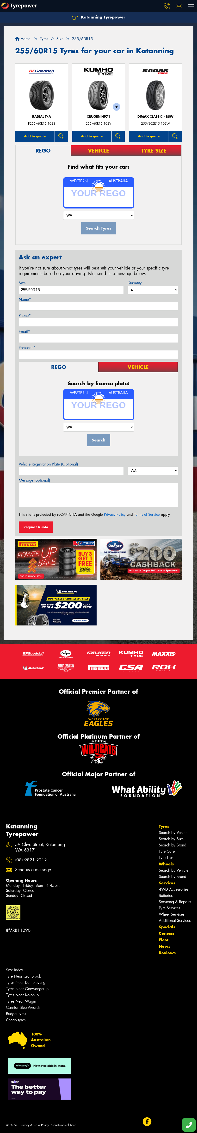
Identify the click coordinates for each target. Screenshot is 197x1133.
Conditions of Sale (63, 1125)
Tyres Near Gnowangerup (27, 988)
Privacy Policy (114, 514)
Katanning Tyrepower (102, 17)
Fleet (163, 940)
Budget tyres (16, 1013)
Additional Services (175, 920)
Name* (25, 299)
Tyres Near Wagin (21, 1001)
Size (22, 283)
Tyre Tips (166, 857)
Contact (166, 933)
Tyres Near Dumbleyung (25, 982)
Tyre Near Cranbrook (23, 976)
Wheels (166, 864)
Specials (167, 927)
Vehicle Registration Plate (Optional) (48, 464)
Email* (24, 331)
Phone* (25, 315)
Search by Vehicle (173, 832)
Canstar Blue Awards (23, 1007)
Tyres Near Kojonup (22, 995)
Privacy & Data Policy (34, 1125)
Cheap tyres (15, 1020)
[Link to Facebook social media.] (146, 1121)
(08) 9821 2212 (31, 860)
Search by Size (171, 838)
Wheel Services (171, 914)
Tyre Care (167, 851)
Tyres (164, 826)
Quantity (135, 283)
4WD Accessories (173, 889)
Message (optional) (34, 480)
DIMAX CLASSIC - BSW (155, 117)
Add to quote (35, 136)
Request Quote (36, 527)
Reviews (167, 952)
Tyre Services (169, 908)
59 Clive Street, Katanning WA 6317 (40, 847)
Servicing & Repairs (175, 901)
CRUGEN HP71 (98, 117)
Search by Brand (172, 845)
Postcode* (27, 347)
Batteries (165, 895)
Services (167, 883)
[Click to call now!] (167, 6)
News (164, 946)
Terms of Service (147, 514)
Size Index (14, 970)
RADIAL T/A (41, 117)
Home (24, 38)
